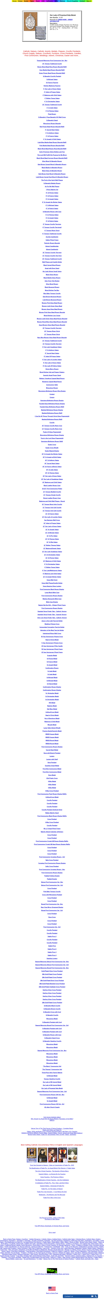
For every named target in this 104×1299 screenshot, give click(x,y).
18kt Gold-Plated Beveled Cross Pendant (52, 983)
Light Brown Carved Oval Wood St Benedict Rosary (52, 177)
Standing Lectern (52, 958)
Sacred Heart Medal (52, 750)
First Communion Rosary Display (52, 595)
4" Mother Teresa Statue (52, 98)
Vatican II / (54, 1257)
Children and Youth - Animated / (33, 1243)
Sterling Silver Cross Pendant (52, 990)
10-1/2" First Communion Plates (52, 488)
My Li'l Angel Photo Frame (52, 828)
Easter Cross (52, 444)
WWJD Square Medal (52, 734)
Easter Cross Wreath (52, 448)
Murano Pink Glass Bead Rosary (52, 303)
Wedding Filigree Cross (52, 624)
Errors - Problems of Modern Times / (83, 1245)
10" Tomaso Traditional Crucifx (52, 63)
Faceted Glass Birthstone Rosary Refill (52, 407)
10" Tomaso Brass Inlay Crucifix (52, 504)
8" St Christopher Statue (52, 564)
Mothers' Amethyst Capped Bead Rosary (52, 378)
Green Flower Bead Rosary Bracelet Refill (52, 73)
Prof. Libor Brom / (76, 1253)
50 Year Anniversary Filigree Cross (52, 636)
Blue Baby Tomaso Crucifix (52, 293)
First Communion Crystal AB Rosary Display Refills (52, 841)
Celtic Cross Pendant (52, 866)
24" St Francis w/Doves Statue (52, 466)
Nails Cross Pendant (52, 860)
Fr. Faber (39, 1259)
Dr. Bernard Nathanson (63, 1245)
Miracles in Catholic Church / (73, 1249)
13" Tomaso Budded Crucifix (52, 492)
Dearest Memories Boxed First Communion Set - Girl (52, 1025)
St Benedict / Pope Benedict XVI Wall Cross (52, 117)
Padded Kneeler (52, 879)
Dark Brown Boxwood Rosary (52, 296)
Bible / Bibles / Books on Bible (69, 1242)
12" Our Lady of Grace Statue (52, 526)
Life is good (52, 1232)
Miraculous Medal (52, 1018)
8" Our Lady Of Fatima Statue (52, 366)
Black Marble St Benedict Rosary (52, 167)
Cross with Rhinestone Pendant (52, 894)
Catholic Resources (35, 1239)
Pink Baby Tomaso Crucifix (52, 891)
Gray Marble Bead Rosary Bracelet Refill (52, 70)
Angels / (98, 1239)
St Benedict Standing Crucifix (52, 1041)
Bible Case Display (52, 602)
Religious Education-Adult (89, 1253)
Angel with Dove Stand (52, 268)
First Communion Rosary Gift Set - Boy (52, 1094)
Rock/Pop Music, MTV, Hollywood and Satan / (53, 1254)
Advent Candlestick (52, 249)
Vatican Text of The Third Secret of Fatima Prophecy (58, 1259)
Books (95, 1242)
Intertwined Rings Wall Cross (52, 633)
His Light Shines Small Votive (52, 271)
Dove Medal (52, 775)
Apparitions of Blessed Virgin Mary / (74, 1240)
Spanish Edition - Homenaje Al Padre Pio (52, 1186)
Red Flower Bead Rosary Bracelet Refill (52, 126)
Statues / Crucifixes (22, 1239)
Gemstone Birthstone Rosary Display (52, 400)
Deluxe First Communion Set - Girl (52, 885)
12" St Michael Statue (52, 532)
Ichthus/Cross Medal (52, 712)
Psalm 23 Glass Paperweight (52, 432)
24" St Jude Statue (52, 470)
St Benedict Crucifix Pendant (52, 76)
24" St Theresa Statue (52, 473)
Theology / (4, 1257)
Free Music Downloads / (18, 1251)
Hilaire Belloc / (56, 1242)
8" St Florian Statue (52, 193)
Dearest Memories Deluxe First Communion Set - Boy (52, 961)
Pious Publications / (82, 1251)
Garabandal (56, 1246)
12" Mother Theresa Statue (52, 545)
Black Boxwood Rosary (52, 287)
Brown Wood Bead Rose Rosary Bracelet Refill (52, 67)
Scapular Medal (52, 655)
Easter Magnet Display (52, 451)
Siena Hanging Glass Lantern (52, 586)
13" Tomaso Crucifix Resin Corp (52, 429)
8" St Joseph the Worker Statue (52, 202)
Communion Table (52, 385)
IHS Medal (52, 702)
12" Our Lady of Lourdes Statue (52, 517)
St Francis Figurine (52, 82)
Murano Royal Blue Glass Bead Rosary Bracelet (52, 322)
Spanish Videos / (81, 1256)
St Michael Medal (52, 677)
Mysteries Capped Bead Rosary (52, 381)
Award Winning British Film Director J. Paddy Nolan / (87, 1257)
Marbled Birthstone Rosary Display (52, 410)
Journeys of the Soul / (57, 1248)
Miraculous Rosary (52, 388)
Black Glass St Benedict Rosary (52, 171)
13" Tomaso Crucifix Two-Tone (52, 255)
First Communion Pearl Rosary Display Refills (52, 794)
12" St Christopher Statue (52, 555)
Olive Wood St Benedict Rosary (52, 161)
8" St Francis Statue (52, 196)
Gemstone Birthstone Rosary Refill (52, 441)
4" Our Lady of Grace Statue (52, 89)
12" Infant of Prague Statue (52, 523)
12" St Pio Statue (52, 536)
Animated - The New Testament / (34, 1240)
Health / (101, 1246)
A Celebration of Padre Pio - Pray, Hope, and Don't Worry (52, 1183)
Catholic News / (91, 1239)
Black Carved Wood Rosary (52, 265)
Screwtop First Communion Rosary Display (52, 863)
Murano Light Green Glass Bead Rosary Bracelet (52, 318)
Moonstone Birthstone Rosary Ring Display (52, 391)
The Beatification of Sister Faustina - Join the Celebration (52, 1180)
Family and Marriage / (11, 1246)
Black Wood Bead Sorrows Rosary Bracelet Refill (52, 158)
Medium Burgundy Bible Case (52, 599)
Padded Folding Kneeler (52, 876)
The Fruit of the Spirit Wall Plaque (52, 180)
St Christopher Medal (52, 696)
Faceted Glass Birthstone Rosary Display (52, 403)
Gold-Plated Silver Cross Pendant (52, 971)
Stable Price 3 (52, 952)
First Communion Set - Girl (52, 927)
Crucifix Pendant (52, 800)
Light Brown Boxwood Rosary (52, 300)
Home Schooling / (23, 1248)
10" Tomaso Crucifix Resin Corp (52, 425)
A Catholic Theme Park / (17, 1243)
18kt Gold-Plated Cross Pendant (52, 974)
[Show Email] (92, 1296)
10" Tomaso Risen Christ (52, 331)
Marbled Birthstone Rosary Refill (52, 413)
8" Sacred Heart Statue (52, 353)
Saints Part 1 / (77, 1254)
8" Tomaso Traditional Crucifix (52, 233)
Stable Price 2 (52, 936)
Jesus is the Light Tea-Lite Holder (52, 621)
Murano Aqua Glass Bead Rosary (52, 309)
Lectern (52, 756)
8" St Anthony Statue (52, 350)
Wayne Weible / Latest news (14, 1259)
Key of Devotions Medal (52, 718)
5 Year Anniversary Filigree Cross (52, 643)
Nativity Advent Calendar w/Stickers (52, 832)
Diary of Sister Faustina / (49, 1245)
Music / (9, 1251)
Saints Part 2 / (86, 1254)
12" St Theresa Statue (52, 539)
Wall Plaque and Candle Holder (52, 262)
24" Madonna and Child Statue (52, 482)
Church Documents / (49, 1243)
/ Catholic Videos (46, 1239)
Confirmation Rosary (52, 668)
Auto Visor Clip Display (52, 281)
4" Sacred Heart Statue (52, 130)
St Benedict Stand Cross (52, 1038)
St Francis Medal (52, 662)
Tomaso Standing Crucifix (52, 1079)
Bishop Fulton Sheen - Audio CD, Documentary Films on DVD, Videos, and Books (52, 1134)
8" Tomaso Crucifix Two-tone (52, 224)
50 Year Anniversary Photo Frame (52, 649)
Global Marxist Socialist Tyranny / (89, 1246)
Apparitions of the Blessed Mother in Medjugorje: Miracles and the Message (41, 1249)
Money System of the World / (91, 1249)
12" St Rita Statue (52, 542)
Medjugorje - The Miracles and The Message (52, 1194)
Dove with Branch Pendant (52, 753)
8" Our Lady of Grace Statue (52, 363)
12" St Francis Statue (52, 514)
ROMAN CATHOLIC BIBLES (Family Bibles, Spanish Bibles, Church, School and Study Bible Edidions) (52, 1133)
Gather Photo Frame (52, 240)
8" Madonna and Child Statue (52, 573)
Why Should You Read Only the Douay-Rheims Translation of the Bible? (52, 1119)
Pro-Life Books (15, 1253)
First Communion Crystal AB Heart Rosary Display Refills (52, 844)
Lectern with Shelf (52, 759)
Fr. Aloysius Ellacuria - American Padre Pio (30, 1246)
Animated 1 (12, 1240)
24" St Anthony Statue (52, 460)
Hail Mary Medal (52, 709)
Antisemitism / (4, 1240)
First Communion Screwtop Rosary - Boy (52, 869)
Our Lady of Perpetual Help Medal (52, 1088)
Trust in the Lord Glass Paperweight (52, 438)
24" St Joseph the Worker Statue (52, 454)
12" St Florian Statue (52, 558)
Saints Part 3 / (95, 1254)
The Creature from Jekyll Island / (89, 1243)
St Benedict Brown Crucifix (52, 1009)
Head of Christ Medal (52, 640)
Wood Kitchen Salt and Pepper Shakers (52, 372)
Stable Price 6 (52, 949)
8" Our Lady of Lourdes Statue (52, 359)
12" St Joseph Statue (52, 529)
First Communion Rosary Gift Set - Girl (52, 1104)
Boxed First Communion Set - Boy (52, 904)
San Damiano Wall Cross (52, 520)
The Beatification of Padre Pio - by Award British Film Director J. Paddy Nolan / (28, 1242)
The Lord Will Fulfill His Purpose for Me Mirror (52, 155)
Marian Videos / (92, 1248)
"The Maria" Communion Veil (52, 1066)
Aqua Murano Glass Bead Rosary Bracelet (52, 325)
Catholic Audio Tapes (68, 1239)
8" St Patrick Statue (52, 208)
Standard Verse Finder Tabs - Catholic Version (52, 611)
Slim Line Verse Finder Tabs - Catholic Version (52, 617)
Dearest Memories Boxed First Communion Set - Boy (52, 968)
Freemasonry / (48, 1246)
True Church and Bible (14, 1257)
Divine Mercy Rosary (52, 369)
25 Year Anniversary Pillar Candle (52, 646)
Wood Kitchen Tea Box (52, 290)
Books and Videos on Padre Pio (52, 1130)
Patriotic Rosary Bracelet (52, 243)
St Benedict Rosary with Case (52, 211)
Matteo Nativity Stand (52, 813)
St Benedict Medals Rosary (52, 183)
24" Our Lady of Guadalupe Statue (52, 479)
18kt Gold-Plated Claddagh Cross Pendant (52, 987)
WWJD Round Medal (52, 740)
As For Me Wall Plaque (52, 186)
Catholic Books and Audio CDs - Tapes (87, 1259)
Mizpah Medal (52, 725)
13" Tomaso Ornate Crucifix (52, 495)
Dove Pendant (52, 762)
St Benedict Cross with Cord (52, 1012)
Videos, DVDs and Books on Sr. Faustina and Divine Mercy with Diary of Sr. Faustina (52, 1131)
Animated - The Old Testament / (54, 1240)
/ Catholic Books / (56, 1239)
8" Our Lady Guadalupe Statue (52, 347)
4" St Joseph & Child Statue (52, 139)
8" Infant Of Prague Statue (52, 356)
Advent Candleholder (52, 246)
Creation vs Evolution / (73, 1243)
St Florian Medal (52, 658)
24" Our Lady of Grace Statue (52, 476)
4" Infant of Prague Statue (52, 92)
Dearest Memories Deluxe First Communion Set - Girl (52, 965)
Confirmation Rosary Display (52, 687)
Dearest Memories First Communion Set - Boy (52, 1050)
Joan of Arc (46, 1248)
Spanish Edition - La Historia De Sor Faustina (52, 1174)
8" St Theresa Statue (52, 215)
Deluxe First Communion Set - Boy (52, 882)
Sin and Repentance (30, 1259)
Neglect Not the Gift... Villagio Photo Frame (52, 605)
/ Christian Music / (80, 1239)
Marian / (85, 1248)
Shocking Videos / (70, 1256)
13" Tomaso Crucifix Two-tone (52, 344)
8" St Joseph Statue (52, 199)
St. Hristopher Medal (52, 693)
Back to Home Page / (9, 1239)
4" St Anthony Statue (52, 133)
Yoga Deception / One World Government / (38, 1251)
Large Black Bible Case (52, 592)
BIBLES (52, 1120)
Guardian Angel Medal (52, 765)
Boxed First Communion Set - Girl (52, 910)
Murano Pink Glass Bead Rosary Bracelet (52, 312)
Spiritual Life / (91, 1256)
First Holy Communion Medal (52, 769)
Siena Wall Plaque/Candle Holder (52, 583)
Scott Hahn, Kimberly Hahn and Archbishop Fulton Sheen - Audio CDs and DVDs (40, 1256)
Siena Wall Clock (52, 580)
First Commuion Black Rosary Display (52, 589)
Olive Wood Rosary (52, 284)
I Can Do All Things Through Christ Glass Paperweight (52, 416)
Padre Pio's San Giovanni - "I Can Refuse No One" (52, 1191)
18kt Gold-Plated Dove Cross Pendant (52, 980)
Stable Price (52, 946)
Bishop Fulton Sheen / (86, 1242)
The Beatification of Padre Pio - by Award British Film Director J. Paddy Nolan (52, 1168)
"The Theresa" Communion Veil (52, 1069)
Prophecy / (24, 1253)
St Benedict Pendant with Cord (52, 1022)
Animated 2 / (21, 1240)
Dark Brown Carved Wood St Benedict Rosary (52, 164)
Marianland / (79, 1248)
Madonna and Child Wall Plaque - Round (52, 501)
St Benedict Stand (52, 120)
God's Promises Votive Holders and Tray (52, 152)
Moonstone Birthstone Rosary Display (52, 435)
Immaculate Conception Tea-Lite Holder (52, 627)
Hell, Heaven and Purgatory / (9, 1248)
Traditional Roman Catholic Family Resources (18, 1245)
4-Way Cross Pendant (52, 791)
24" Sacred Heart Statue (52, 463)
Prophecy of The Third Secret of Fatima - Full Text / (43, 1253)
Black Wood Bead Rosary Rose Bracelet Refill (52, 148)
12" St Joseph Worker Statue (52, 577)
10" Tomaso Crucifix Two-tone (52, 252)
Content (52, 394)
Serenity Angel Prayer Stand (52, 375)
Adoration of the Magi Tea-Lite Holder (52, 630)
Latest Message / (69, 1248)
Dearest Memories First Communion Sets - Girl (52, 1091)
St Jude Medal (52, 671)
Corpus (52, 397)
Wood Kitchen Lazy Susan (52, 315)
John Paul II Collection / (35, 1248)
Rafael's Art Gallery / (65, 1253)
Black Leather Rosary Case (52, 485)
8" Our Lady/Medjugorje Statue (52, 570)
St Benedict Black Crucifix (52, 1005)
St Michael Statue (52, 79)
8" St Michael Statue (52, 205)
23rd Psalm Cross (52, 778)
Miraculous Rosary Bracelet (52, 123)
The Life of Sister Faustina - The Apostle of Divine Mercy (52, 1171)
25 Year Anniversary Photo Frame (52, 652)
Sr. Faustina (98, 1256)
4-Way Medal (52, 781)
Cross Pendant (52, 819)
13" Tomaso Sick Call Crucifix (52, 507)
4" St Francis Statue (52, 136)
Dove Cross (52, 917)
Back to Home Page (52, 1293)
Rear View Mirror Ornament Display (52, 907)
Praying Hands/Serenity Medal (52, 731)
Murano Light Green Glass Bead (52, 306)
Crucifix (52, 422)
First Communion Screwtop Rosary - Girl (52, 857)
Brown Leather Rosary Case (52, 498)
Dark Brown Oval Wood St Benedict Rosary (52, 174)
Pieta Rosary (52, 114)
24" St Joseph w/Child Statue (52, 457)
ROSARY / (70, 1254)
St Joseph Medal (52, 665)
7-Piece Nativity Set (52, 189)
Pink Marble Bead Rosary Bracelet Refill (52, 145)
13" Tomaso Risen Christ (52, 334)
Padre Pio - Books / (70, 1251)
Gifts (62, 1246)
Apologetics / (89, 1240)
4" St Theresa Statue (52, 111)
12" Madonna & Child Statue (52, 561)
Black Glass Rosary (52, 274)
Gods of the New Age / (72, 1246)
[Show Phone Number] (96, 1296)
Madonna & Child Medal (52, 721)
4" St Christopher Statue (52, 101)
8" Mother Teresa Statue (52, 567)
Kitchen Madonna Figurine (52, 86)
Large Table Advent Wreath (52, 728)
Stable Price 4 (52, 955)
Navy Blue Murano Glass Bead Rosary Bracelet (52, 337)
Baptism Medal (52, 706)
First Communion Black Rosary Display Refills (52, 816)
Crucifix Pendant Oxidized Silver (52, 809)
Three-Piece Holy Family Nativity (52, 1072)
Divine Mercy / (37, 1245)
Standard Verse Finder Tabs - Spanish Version (52, 614)
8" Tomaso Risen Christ (52, 230)
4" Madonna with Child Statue (52, 95)
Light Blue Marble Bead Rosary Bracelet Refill (52, 142)
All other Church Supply (52, 1107)
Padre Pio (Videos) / (57, 1251)
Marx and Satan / (13, 1249)
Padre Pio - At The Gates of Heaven (52, 1189)
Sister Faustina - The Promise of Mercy (52, 1177)
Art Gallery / (97, 1240)
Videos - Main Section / (64, 1257)
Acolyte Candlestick (52, 237)
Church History (60, 1243)
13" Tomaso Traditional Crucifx (52, 340)
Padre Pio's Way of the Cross (52, 1197)
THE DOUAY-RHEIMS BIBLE (52, 1117)
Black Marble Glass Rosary (52, 278)
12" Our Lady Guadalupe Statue (52, 551)
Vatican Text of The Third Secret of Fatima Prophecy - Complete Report (52, 1128)
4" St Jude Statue (52, 108)
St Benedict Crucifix (52, 1015)
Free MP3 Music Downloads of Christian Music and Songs (52, 1226)
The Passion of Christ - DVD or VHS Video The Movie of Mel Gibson (52, 1218)
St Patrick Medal (52, 684)
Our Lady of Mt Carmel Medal (52, 1082)
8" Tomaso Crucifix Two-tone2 (52, 227)
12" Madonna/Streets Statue (52, 548)
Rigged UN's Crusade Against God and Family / (36, 1257)
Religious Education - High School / (28, 1254)
